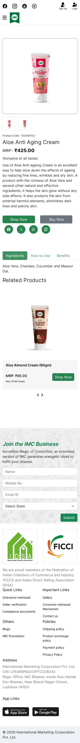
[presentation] (38, 394)
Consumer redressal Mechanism (56, 607)
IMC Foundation (13, 636)
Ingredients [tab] (15, 255)
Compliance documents (19, 611)
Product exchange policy (55, 638)
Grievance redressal (16, 597)
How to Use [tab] (40, 255)
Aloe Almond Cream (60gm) (28, 365)
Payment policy (53, 647)
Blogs (6, 629)
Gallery (47, 597)
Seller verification (14, 604)
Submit (69, 517)
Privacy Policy (52, 654)
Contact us (50, 616)
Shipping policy (53, 629)
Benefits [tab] (63, 255)
